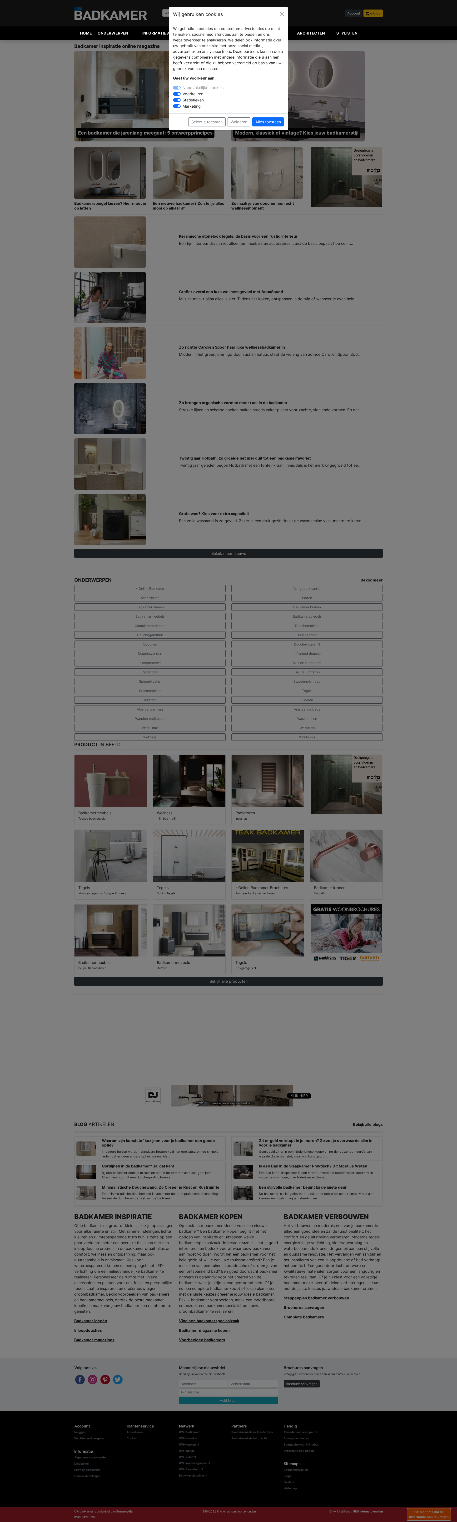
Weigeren (239, 122)
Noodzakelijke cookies (203, 87)
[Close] (282, 14)
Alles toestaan (268, 122)
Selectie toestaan (207, 122)
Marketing (192, 106)
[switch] (177, 94)
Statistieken (193, 100)
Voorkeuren (193, 93)
